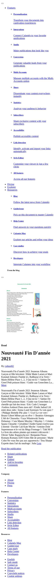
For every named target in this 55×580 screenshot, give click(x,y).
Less (39, 443)
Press (9, 485)
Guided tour (13, 545)
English (11, 559)
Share (10, 517)
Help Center (13, 551)
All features (12, 528)
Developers (12, 554)
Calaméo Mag (14, 543)
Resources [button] (12, 189)
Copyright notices (15, 573)
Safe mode (12, 562)
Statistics (11, 503)
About (10, 480)
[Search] (2, 277)
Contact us (12, 565)
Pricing (10, 184)
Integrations (13, 506)
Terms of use (13, 567)
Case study (12, 548)
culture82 (9, 366)
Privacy (11, 570)
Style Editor (13, 525)
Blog (9, 540)
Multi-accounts (14, 508)
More (3, 385)
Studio (10, 514)
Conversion (12, 500)
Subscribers (12, 511)
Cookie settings (14, 576)
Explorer (11, 187)
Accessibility (13, 520)
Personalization (14, 497)
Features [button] (11, 7)
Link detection (14, 522)
